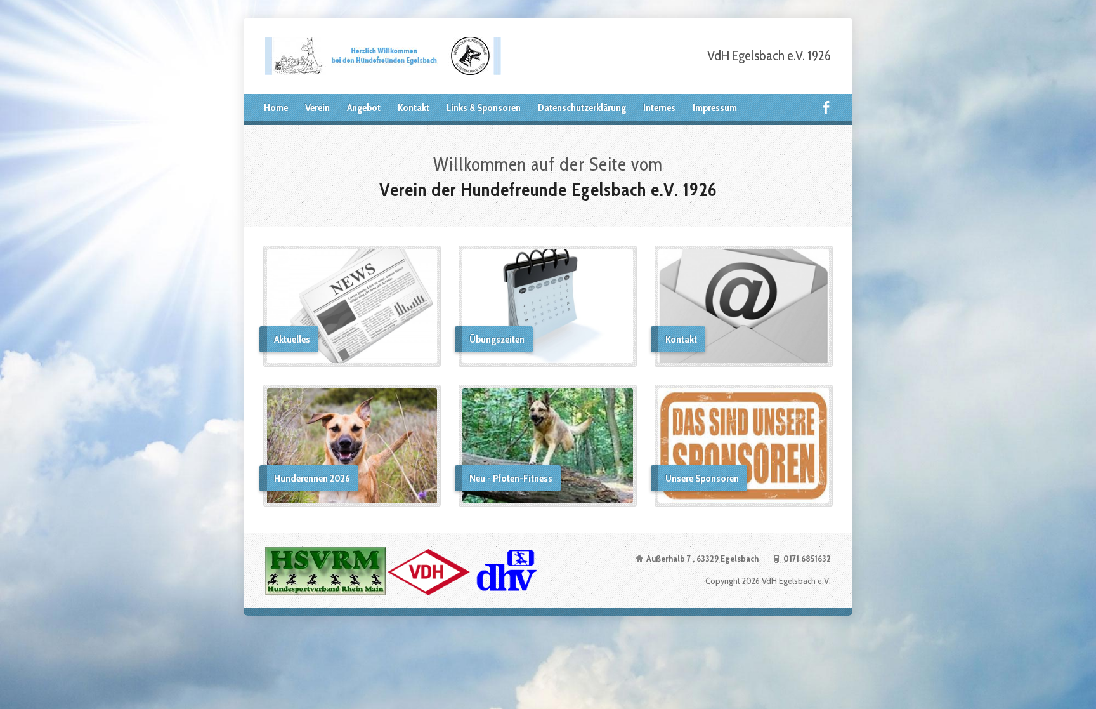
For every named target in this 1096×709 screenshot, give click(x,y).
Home (276, 108)
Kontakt (413, 108)
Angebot (364, 108)
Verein (317, 108)
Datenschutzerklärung (582, 108)
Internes (659, 108)
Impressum (715, 108)
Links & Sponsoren (484, 108)
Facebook (826, 107)
